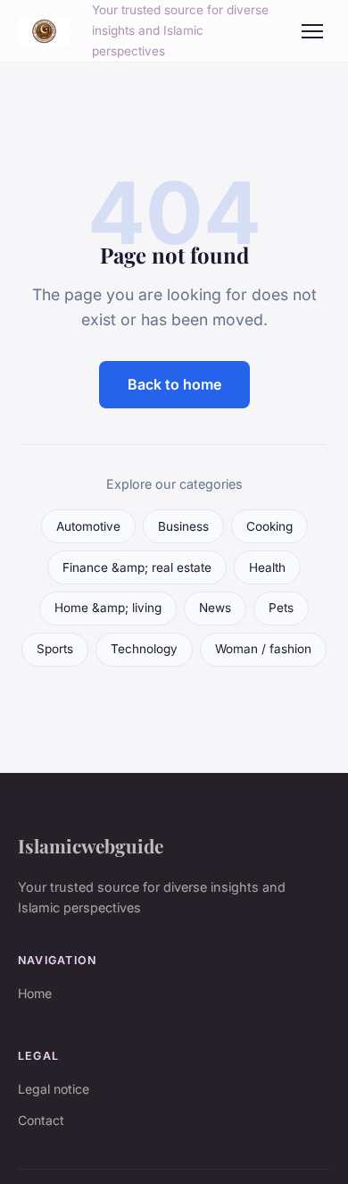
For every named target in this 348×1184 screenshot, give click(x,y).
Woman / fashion (263, 649)
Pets (281, 607)
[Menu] (312, 31)
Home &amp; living (108, 607)
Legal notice (53, 1088)
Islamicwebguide (90, 845)
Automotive (88, 526)
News (215, 607)
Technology (144, 649)
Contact (41, 1120)
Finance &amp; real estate (136, 567)
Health (267, 567)
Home (35, 993)
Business (183, 526)
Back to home (174, 384)
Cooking (269, 526)
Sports (55, 649)
